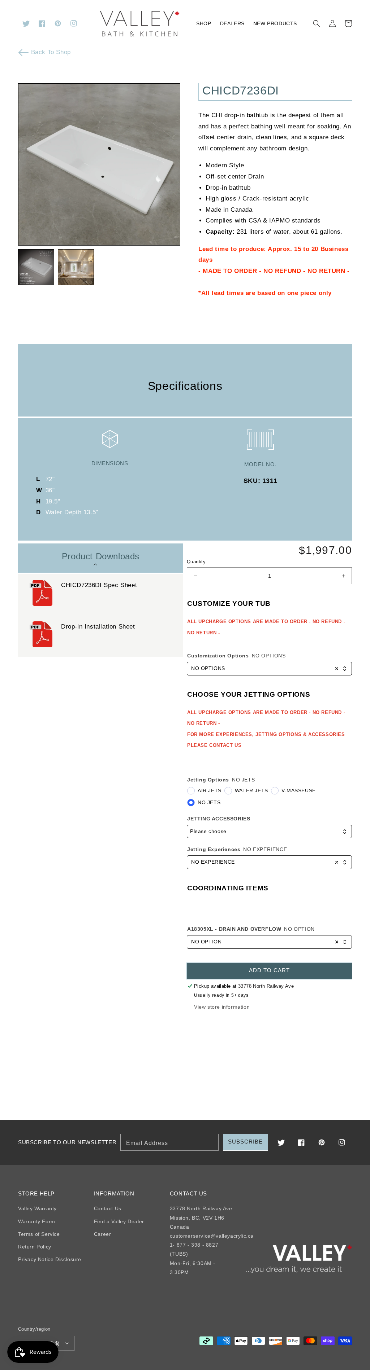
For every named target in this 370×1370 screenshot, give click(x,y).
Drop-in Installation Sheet (98, 626)
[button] (316, 23)
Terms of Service (39, 1234)
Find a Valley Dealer (119, 1221)
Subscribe (245, 1141)
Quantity (196, 561)
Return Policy (34, 1247)
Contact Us (107, 1208)
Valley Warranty (37, 1208)
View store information (222, 1007)
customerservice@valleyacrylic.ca (212, 1236)
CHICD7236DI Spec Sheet (99, 585)
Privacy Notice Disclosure (49, 1259)
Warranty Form (36, 1221)
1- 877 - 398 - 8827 (194, 1245)
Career (102, 1234)
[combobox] (269, 668)
